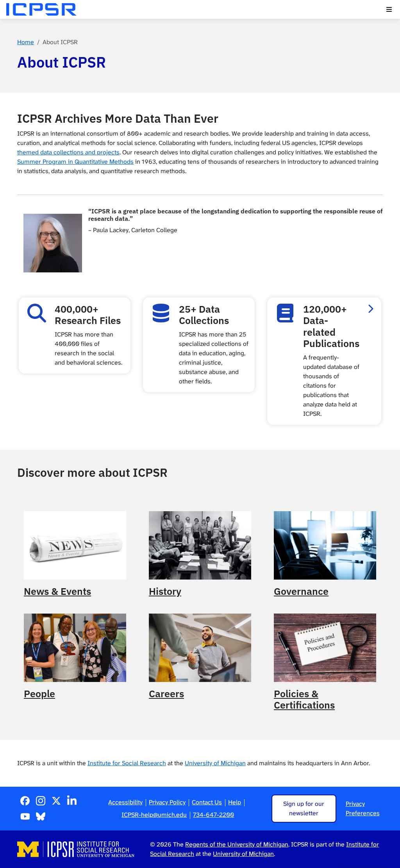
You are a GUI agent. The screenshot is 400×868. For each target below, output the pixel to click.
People (39, 694)
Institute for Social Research (127, 763)
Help (234, 802)
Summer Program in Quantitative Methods (75, 161)
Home (25, 42)
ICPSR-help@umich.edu (154, 815)
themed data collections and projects (68, 152)
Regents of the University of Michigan (236, 844)
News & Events (57, 591)
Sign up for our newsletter (303, 808)
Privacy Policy (167, 802)
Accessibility (125, 802)
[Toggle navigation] (389, 9)
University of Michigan (215, 763)
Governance (301, 591)
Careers (166, 694)
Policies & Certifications (304, 699)
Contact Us (207, 802)
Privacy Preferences (363, 808)
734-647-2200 (213, 815)
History (165, 591)
